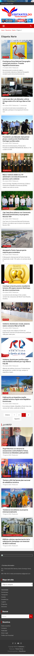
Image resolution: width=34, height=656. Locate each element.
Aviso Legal (4, 633)
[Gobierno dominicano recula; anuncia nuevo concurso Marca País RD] (17, 311)
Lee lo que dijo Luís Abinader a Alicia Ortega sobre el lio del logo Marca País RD (17, 101)
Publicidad (4, 630)
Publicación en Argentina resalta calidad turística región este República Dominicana (16, 399)
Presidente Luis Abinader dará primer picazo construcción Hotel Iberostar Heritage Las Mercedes (16, 139)
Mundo (5, 444)
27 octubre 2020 (7, 67)
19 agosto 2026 (7, 455)
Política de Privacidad (7, 635)
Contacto (4, 628)
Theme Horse (19, 649)
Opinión (5, 393)
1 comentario (23, 105)
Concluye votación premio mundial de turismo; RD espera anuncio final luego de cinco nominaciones (16, 288)
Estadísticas (7, 170)
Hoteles (3, 597)
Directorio (4, 606)
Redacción (15, 67)
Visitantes (21, 646)
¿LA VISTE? (7, 425)
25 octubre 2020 (7, 403)
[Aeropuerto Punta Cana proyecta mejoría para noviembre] (17, 238)
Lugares (3, 602)
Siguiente (17, 419)
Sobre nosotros (5, 626)
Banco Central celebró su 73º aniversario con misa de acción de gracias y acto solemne (15, 177)
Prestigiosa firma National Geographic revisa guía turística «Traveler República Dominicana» (16, 63)
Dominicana (4, 592)
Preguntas (4, 604)
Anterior (7, 415)
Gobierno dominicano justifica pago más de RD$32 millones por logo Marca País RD (17, 362)
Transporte (6, 246)
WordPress (22, 651)
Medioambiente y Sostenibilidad (12, 535)
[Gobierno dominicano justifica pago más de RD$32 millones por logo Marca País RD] (17, 347)
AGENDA (5, 132)
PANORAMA (4, 590)
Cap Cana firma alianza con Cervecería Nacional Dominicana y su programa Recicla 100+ (16, 215)
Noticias (5, 57)
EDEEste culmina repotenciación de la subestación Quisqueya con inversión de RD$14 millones (16, 541)
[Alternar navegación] (3, 26)
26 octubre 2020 (7, 105)
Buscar (31, 616)
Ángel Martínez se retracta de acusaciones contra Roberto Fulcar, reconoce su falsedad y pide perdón (15, 451)
